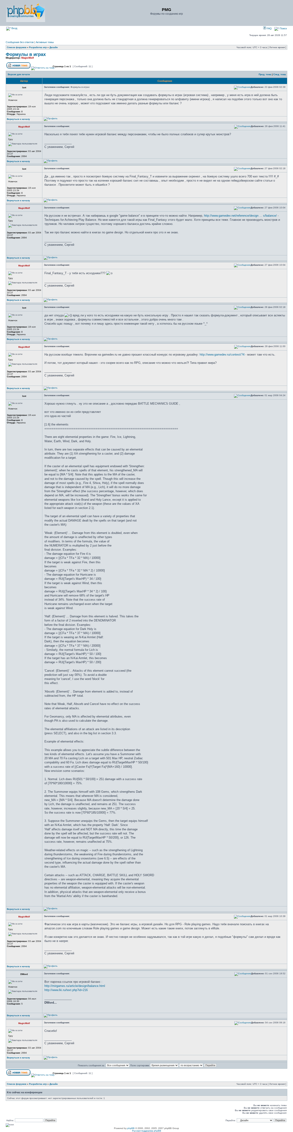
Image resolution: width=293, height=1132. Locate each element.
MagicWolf (27, 57)
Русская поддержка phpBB (146, 1130)
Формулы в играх (26, 54)
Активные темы (45, 42)
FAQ (269, 28)
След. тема (279, 74)
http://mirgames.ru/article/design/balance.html (74, 986)
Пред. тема (265, 74)
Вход (14, 28)
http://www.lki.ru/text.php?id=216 (66, 990)
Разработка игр (38, 47)
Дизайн (53, 47)
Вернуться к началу (18, 119)
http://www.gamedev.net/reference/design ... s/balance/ (240, 215)
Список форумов (16, 47)
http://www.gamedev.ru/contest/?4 (222, 354)
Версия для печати (19, 74)
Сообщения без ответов (20, 42)
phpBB (131, 1128)
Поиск (283, 28)
